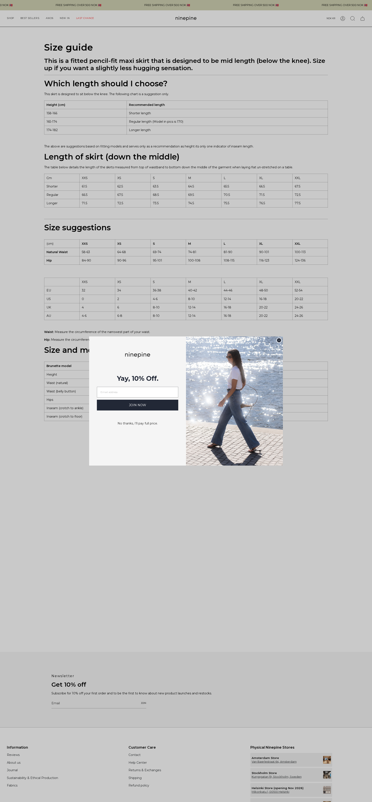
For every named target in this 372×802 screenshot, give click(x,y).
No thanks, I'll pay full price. (138, 423)
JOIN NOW (137, 405)
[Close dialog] (279, 340)
